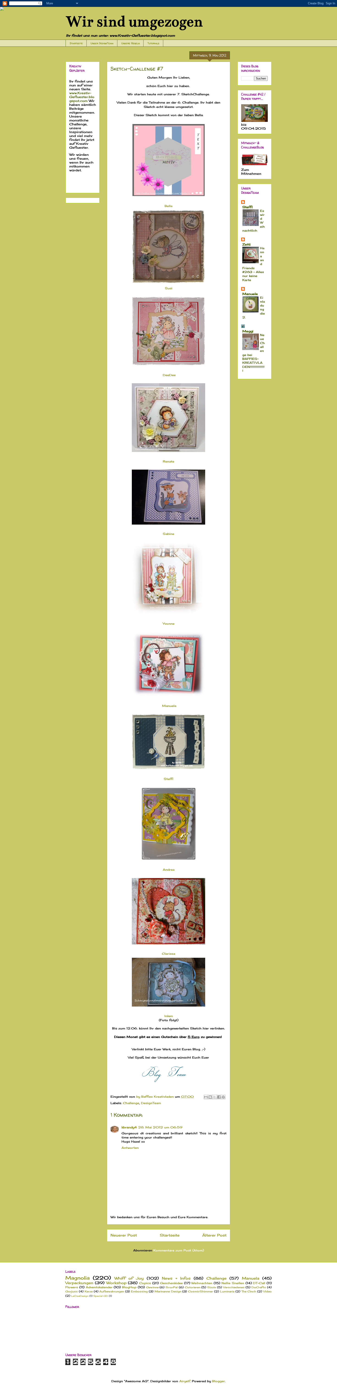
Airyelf (184, 1381)
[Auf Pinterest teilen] (223, 1097)
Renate (169, 461)
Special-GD (100, 1295)
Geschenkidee (171, 1283)
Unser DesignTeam (102, 43)
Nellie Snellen (232, 1283)
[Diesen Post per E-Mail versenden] (206, 1097)
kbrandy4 (129, 1127)
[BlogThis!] (210, 1097)
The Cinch (248, 1291)
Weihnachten (201, 1283)
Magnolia (77, 1278)
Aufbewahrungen (111, 1291)
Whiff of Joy (129, 1278)
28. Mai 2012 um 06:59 (160, 1127)
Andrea (168, 869)
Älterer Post (214, 1235)
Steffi (168, 779)
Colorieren (192, 1287)
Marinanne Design (168, 1291)
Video (267, 1291)
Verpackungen (79, 1283)
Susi (168, 288)
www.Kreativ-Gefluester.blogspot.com (81, 97)
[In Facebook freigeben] (219, 1097)
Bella (168, 206)
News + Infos (176, 1278)
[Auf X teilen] (214, 1097)
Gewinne (152, 1287)
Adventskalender (99, 1287)
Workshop (116, 1283)
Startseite (76, 43)
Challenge (131, 1103)
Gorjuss (71, 1291)
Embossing (139, 1291)
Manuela (168, 706)
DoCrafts (258, 1287)
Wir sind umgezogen (134, 21)
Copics (145, 1283)
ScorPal (172, 1287)
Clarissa (168, 953)
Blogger (218, 1381)
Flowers (71, 1287)
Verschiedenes (234, 1287)
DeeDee (169, 375)
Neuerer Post (123, 1235)
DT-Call (259, 1283)
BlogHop (129, 1287)
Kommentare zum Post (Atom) (178, 1250)
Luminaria (227, 1291)
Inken (168, 1016)
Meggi (247, 331)
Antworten (130, 1147)
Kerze (89, 1291)
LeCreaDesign (79, 1295)
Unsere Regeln (130, 43)
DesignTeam (151, 1103)
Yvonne (168, 623)
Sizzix (211, 1287)
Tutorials (153, 43)
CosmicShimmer (200, 1291)
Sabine (168, 534)
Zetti (246, 244)
